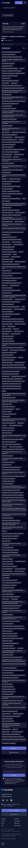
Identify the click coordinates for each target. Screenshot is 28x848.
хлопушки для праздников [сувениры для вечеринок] (13, 697)
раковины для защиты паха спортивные (13, 533)
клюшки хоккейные (20, 261)
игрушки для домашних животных (11, 181)
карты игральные (18, 244)
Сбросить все (14, 752)
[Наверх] (2, 843)
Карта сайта (17, 825)
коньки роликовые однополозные (11, 290)
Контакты (16, 819)
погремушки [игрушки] (8, 462)
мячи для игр (6, 376)
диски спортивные (7, 137)
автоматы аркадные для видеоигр (11, 52)
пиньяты (4, 447)
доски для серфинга (8, 147)
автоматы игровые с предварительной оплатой (12, 60)
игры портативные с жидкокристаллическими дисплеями (12, 218)
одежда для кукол (7, 404)
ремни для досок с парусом (9, 538)
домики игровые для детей (9, 139)
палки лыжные (6, 416)
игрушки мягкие (6, 184)
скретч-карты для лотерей (9, 580)
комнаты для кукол (7, 275)
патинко (4, 425)
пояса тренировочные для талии (11, 490)
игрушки (4, 179)
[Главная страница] (14, 790)
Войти (19, 2)
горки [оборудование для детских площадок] (11, 122)
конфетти (5, 285)
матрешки (5, 350)
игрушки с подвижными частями (11, 191)
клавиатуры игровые (8, 259)
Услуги (3, 821)
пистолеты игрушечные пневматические (13, 449)
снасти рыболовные (8, 594)
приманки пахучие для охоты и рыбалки (13, 495)
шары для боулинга (7, 718)
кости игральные (7, 293)
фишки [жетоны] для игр (8, 691)
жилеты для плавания (8, 163)
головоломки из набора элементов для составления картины (12, 115)
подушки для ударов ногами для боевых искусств (12, 473)
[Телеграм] (2, 800)
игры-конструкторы (7, 212)
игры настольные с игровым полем (11, 215)
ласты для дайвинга (19, 309)
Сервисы (3, 819)
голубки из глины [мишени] (9, 119)
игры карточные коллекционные (11, 210)
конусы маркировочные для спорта (11, 283)
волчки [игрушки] (7, 106)
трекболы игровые (7, 641)
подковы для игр (7, 465)
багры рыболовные (7, 66)
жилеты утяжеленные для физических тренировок (12, 166)
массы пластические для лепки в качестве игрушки (13, 344)
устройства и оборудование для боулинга (13, 675)
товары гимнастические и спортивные (12, 638)
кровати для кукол (20, 299)
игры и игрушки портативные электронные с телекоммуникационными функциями (13, 204)
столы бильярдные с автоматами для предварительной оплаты (12, 618)
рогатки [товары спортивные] (10, 550)
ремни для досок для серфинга (10, 536)
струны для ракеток (8, 623)
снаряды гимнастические (9, 585)
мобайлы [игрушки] (7, 362)
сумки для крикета (7, 631)
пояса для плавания (7, 483)
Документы (17, 821)
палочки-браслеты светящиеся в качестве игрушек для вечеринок (13, 419)
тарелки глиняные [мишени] (10, 636)
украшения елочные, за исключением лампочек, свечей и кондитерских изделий (13, 660)
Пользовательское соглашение (8, 835)
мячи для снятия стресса (19, 376)
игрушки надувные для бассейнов (11, 186)
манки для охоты (19, 331)
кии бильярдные (15, 257)
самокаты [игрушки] (7, 561)
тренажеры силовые (8, 646)
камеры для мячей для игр (9, 237)
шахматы (15, 729)
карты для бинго (6, 244)
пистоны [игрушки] (7, 456)
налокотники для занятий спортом (11, 388)
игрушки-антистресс (15, 179)
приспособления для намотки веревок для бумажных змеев (13, 500)
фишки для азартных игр (9, 689)
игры (24, 198)
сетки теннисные (20, 571)
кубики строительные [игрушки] (11, 306)
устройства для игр (7, 673)
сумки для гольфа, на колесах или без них (13, 628)
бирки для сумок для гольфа (10, 76)
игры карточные (6, 207)
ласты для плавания (7, 311)
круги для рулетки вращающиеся (11, 302)
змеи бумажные (6, 172)
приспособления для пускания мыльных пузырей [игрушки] (12, 504)
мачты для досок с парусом (17, 350)
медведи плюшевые (7, 355)
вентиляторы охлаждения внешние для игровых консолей (12, 97)
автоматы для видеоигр (9, 54)
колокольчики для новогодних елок (12, 273)
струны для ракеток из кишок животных (13, 626)
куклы (23, 306)
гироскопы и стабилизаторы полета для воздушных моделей (12, 111)
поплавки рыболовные (8, 481)
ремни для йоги (6, 541)
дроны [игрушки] (7, 157)
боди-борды (5, 83)
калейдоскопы (6, 234)
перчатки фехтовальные (9, 442)
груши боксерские (7, 125)
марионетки (5, 333)
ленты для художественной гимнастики (13, 319)
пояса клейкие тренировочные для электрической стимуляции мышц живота (13, 486)
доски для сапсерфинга (8, 144)
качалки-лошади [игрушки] (9, 252)
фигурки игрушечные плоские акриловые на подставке (13, 681)
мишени (20, 357)
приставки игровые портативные (11, 520)
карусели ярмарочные (8, 247)
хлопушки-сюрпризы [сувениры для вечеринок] (11, 703)
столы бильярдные (7, 614)
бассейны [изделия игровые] (10, 68)
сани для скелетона (8, 564)
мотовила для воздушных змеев (11, 371)
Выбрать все (7, 48)
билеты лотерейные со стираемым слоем (13, 73)
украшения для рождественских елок (12, 657)
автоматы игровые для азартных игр (12, 57)
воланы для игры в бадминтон (10, 103)
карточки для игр (17, 242)
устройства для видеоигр (9, 668)
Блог (2, 825)
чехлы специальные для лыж (10, 711)
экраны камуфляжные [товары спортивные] (13, 739)
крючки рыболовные (8, 304)
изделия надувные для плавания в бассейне (13, 228)
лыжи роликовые (7, 329)
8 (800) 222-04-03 (6, 794)
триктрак (20, 648)
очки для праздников (8, 409)
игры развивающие (7, 221)
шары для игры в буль (8, 721)
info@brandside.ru (6, 796)
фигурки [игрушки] (7, 684)
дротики (16, 157)
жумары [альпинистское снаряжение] (12, 170)
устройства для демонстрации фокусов (13, 670)
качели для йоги (6, 254)
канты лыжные (6, 242)
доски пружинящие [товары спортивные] (13, 149)
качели (21, 252)
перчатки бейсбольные (15, 425)
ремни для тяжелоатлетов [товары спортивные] (11, 544)
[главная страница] (5, 2)
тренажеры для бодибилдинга (10, 643)
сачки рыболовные (20, 569)
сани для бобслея (20, 561)
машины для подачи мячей (9, 352)
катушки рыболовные (8, 249)
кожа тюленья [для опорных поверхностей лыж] (13, 267)
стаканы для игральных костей (10, 608)
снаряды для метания (8, 587)
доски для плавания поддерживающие (12, 142)
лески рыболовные (7, 324)
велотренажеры (6, 94)
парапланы (21, 423)
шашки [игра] (6, 732)
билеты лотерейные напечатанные (11, 71)
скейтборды (6, 578)
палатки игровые (7, 411)
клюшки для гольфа (7, 261)
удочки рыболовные (7, 655)
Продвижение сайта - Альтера (8, 838)
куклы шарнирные (7, 309)
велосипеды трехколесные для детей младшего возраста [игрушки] (12, 91)
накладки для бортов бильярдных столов (13, 381)
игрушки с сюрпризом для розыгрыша (12, 193)
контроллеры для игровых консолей (12, 278)
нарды (4, 391)
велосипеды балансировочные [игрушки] (13, 88)
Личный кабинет (15, 810)
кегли (15, 254)
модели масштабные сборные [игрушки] (13, 365)
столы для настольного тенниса (11, 621)
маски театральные (7, 338)
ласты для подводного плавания (11, 314)
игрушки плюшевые (7, 189)
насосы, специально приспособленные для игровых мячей (13, 394)
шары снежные (6, 729)
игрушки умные (6, 196)
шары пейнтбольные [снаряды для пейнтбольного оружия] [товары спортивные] (11, 725)
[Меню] (25, 2)
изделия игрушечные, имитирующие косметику (11, 224)
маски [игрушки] (16, 333)
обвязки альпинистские (9, 397)
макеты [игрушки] (7, 331)
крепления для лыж (7, 299)
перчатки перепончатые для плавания (12, 439)
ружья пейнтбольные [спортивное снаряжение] (11, 555)
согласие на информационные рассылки (12, 783)
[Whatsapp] (7, 800)
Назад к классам (8, 15)
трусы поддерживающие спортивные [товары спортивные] (12, 651)
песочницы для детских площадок (11, 444)
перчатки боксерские (8, 428)
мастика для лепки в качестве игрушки (12, 347)
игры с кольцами (19, 221)
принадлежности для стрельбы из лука (13, 497)
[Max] (11, 800)
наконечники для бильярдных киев (11, 386)
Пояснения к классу (7, 31)
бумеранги (14, 83)
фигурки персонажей (8, 686)
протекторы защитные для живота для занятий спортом (12, 527)
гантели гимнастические (9, 108)
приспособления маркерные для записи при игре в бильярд (14, 514)
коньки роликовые (7, 288)
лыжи (4, 326)
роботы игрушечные (7, 547)
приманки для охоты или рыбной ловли (12, 492)
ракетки (4, 531)
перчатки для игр (7, 433)
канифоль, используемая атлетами (11, 239)
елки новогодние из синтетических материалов (11, 160)
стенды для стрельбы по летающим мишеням (11, 611)
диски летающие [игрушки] (9, 134)
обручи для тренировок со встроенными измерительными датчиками (13, 400)
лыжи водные (11, 326)
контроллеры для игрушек (9, 280)
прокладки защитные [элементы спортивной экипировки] (10, 523)
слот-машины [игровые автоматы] (11, 582)
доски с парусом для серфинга (10, 152)
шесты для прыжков (17, 732)
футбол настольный (7, 694)
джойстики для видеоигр (19, 132)
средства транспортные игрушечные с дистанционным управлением (12, 602)
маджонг (16, 329)
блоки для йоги (6, 78)
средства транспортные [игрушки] (11, 605)
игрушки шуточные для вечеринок (11, 198)
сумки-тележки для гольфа (9, 633)
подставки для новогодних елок (11, 469)
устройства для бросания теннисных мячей (13, 664)
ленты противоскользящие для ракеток (13, 321)
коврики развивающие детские (11, 264)
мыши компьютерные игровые (10, 374)
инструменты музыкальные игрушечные (13, 232)
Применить (14, 748)
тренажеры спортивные (9, 648)
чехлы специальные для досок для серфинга (14, 707)
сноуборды (14, 599)
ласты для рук (6, 316)
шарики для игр (6, 714)
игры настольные (20, 212)
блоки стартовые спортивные (10, 80)
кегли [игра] (5, 257)
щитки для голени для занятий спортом (13, 736)
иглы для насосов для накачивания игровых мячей (13, 175)
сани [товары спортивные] (9, 566)
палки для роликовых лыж (9, 414)
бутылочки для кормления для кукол (12, 85)
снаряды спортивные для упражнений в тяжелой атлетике (12, 590)
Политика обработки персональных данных (11, 834)
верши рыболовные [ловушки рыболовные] (13, 101)
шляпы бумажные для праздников (11, 734)
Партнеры (16, 823)
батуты (22, 68)
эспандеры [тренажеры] (9, 743)
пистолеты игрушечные (15, 447)
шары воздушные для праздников (11, 716)
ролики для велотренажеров (10, 552)
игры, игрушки (6, 201)
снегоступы (5, 599)
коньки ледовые (14, 285)
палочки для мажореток (9, 423)
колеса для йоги (6, 270)
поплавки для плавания (8, 478)
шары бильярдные (18, 714)
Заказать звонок (14, 814)
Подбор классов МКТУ (9, 8)
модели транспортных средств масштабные (14, 368)
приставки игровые (7, 518)
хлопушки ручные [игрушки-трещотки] (12, 700)
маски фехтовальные (8, 341)
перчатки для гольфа (8, 430)
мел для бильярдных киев (9, 357)
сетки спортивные (7, 571)
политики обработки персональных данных (13, 779)
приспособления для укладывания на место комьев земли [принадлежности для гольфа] (14, 509)
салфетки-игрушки (7, 559)
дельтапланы (6, 132)
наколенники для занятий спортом (11, 383)
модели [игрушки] (20, 362)
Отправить (13, 775)
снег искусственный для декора (11, 596)
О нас (2, 823)
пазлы (18, 409)
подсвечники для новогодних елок (11, 467)
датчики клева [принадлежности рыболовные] (11, 129)
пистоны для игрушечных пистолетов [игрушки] (12, 452)
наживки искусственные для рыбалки (12, 379)
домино (21, 139)
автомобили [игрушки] (8, 63)
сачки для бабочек (7, 569)
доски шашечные (19, 154)
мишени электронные (8, 360)
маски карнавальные (8, 336)
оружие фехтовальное (8, 406)
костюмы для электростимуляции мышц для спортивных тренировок (13, 296)
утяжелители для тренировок (10, 677)
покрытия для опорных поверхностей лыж (13, 476)
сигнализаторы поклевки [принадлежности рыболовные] (13, 574)
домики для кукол (20, 137)
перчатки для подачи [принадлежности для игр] (13, 436)
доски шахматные (7, 154)
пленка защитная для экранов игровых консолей (12, 459)
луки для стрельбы (20, 324)
